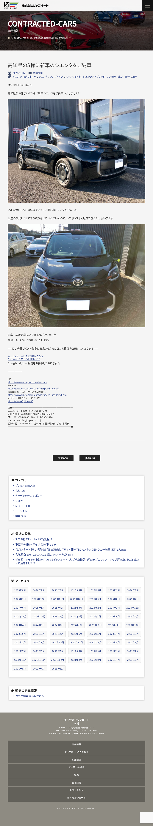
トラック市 (21, 511)
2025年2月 (95, 607)
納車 (135, 76)
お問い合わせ (76, 790)
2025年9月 (95, 599)
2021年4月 (39, 668)
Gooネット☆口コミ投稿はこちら (24, 359)
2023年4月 (114, 633)
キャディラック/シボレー (29, 495)
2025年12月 (38, 599)
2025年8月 (114, 599)
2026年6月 (58, 590)
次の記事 (90, 458)
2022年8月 (133, 642)
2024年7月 (95, 616)
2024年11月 (19, 616)
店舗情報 (76, 744)
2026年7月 (39, 590)
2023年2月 (20, 642)
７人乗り (111, 76)
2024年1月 (76, 625)
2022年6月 (39, 651)
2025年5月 (39, 607)
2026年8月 (20, 590)
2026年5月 (76, 590)
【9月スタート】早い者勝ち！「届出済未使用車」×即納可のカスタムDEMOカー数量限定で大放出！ (71, 549)
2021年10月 (57, 659)
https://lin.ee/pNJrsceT (20, 401)
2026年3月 (114, 590)
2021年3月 (58, 668)
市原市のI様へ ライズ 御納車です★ (36, 544)
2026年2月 (133, 590)
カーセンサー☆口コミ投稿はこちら (25, 355)
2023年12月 (95, 625)
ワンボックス (56, 76)
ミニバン (17, 76)
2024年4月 (20, 625)
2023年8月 (39, 633)
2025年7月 (133, 599)
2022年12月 (57, 642)
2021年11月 (38, 659)
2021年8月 (95, 659)
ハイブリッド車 (73, 76)
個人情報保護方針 (76, 797)
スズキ (19, 501)
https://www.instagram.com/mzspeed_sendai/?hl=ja (37, 394)
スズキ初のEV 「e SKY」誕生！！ (33, 539)
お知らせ (20, 490)
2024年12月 (132, 607)
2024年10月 (38, 616)
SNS (76, 774)
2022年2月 (114, 651)
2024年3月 (39, 625)
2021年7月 (114, 659)
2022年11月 (76, 642)
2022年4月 (76, 651)
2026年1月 (20, 599)
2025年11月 (57, 599)
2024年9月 (58, 616)
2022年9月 (114, 642)
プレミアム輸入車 (25, 485)
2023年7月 (58, 633)
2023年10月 (132, 625)
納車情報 (38, 73)
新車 (127, 76)
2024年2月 (58, 625)
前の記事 (63, 458)
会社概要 (76, 782)
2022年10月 (95, 642)
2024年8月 (76, 616)
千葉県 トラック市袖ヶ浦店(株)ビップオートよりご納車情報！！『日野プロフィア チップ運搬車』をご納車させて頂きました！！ (77, 561)
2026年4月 (95, 590)
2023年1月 (39, 642)
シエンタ (43, 76)
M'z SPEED (22, 506)
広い (120, 76)
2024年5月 (133, 616)
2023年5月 (95, 633)
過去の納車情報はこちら (29, 696)
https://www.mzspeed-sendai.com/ (27, 382)
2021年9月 (76, 659)
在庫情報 (76, 759)
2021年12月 (19, 659)
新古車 (28, 76)
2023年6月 (76, 633)
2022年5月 (58, 651)
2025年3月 (76, 607)
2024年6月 (114, 616)
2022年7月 (20, 651)
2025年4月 (58, 607)
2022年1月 (133, 651)
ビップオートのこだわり (76, 751)
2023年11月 (114, 625)
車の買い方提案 (76, 767)
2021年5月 (20, 668)
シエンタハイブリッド (94, 76)
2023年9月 (20, 633)
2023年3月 (133, 633)
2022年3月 (95, 651)
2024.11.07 (19, 73)
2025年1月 (114, 607)
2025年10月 (76, 599)
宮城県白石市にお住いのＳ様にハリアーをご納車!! (44, 554)
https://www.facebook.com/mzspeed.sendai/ (33, 388)
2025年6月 (20, 607)
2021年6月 (133, 659)
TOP (10, 38)
